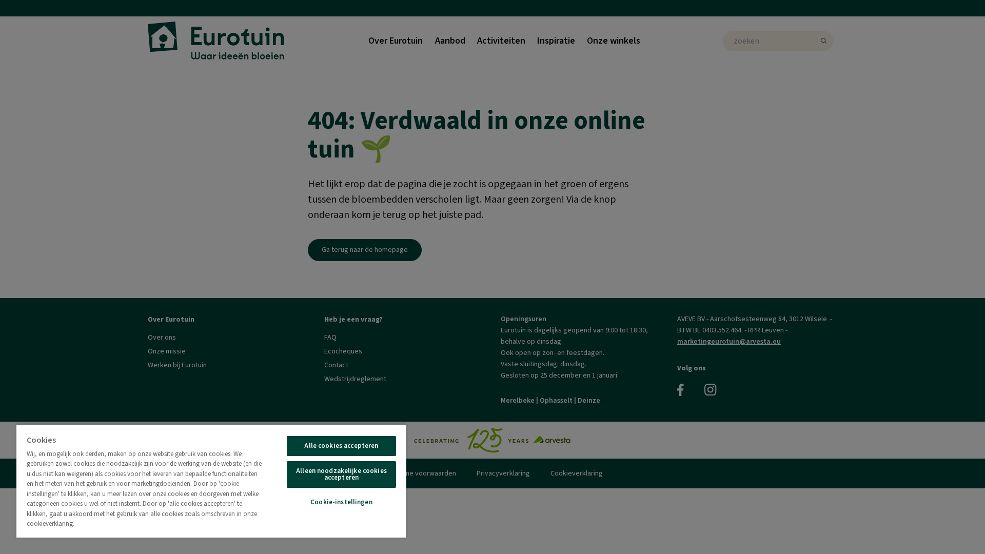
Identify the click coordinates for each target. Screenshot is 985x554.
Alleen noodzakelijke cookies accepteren (341, 474)
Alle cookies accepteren (341, 445)
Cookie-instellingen (341, 502)
